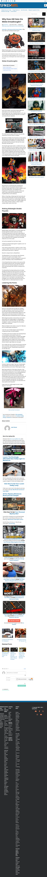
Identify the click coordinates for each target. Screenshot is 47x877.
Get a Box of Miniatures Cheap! (36, 43)
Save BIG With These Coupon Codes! (36, 98)
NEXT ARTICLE (23, 636)
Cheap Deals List (16, 10)
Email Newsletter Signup (10, 719)
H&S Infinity (15, 614)
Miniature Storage (5, 11)
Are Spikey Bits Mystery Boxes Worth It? (6, 792)
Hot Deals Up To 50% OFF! (36, 111)
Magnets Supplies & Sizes (34, 10)
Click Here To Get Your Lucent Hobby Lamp (14, 484)
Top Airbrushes (24, 10)
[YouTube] (41, 714)
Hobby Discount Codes (6, 10)
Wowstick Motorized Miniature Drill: (12, 539)
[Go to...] (45, 5)
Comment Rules (6, 755)
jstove (8, 26)
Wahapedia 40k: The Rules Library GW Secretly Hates (18, 861)
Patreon (2, 0)
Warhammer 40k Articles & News (17, 26)
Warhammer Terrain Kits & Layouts (36, 177)
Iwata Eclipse (7, 614)
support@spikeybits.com (10, 739)
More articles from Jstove (14, 410)
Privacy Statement (6, 758)
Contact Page (10, 713)
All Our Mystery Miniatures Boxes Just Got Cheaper (12, 494)
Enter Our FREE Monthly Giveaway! (36, 124)
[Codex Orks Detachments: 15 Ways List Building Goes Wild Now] (22, 648)
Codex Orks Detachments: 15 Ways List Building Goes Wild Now (22, 655)
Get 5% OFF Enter (17, 596)
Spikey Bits (4, 29)
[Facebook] (39, 711)
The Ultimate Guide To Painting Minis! (36, 71)
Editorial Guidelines (6, 772)
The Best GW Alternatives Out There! (36, 150)
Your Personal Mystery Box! (17, 513)
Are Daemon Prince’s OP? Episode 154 (21, 640)
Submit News (10, 716)
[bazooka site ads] (14, 119)
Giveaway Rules (6, 761)
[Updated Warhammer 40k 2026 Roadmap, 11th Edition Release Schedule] (14, 648)
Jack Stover (5, 24)
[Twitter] (43, 711)
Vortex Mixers (13, 11)
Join (45, 1)
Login (25, 668)
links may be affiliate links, (15, 439)
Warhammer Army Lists (2, 718)
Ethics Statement (6, 766)
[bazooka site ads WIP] (36, 45)
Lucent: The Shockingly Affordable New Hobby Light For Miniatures (14, 458)
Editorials (4, 26)
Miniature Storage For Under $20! (36, 137)
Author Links (5, 784)
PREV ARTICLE (5, 636)
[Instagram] (37, 714)
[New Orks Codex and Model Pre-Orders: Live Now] (5, 648)
